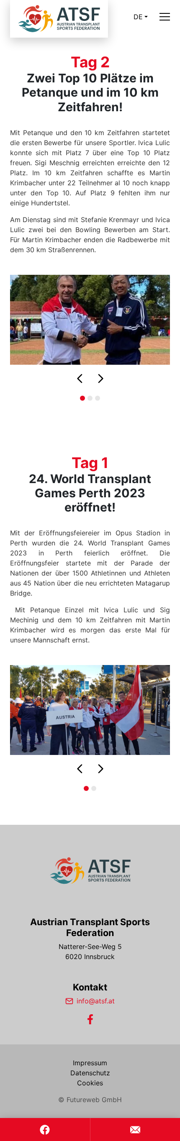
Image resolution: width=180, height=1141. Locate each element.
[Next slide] (100, 378)
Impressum (90, 1063)
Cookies (90, 1083)
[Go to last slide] (80, 378)
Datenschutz (90, 1073)
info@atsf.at (96, 1001)
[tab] (82, 398)
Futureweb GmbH (94, 1099)
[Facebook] (90, 1019)
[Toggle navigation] (164, 17)
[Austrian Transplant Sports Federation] (90, 870)
